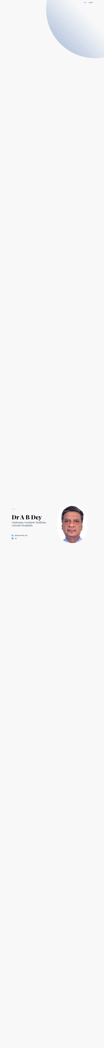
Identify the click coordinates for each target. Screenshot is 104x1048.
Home (85, 2)
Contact (91, 2)
